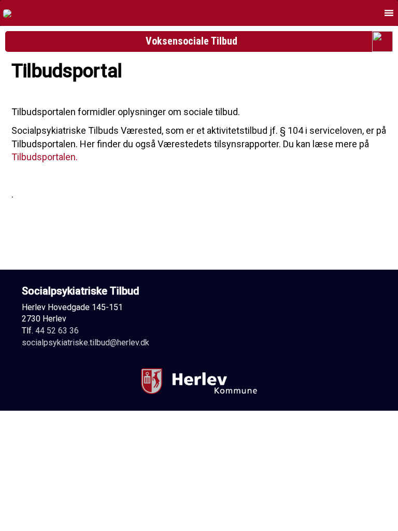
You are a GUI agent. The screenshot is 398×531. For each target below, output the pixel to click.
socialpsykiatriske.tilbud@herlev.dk (85, 342)
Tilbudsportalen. (44, 156)
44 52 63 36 (57, 331)
